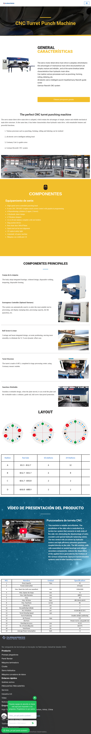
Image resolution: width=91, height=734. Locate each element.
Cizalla (4, 666)
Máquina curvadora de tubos (14, 674)
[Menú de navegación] (86, 3)
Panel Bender (7, 658)
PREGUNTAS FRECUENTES (13, 686)
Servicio (5, 690)
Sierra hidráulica (8, 670)
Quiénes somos (8, 682)
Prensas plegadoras (10, 655)
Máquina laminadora (10, 662)
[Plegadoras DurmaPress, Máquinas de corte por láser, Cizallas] (8, 3)
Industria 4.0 (7, 694)
